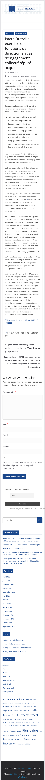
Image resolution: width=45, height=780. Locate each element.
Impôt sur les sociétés (21, 722)
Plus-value (30, 730)
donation (6, 715)
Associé (15, 706)
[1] (27, 199)
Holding (30, 719)
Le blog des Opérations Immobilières (17, 648)
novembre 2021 (9, 619)
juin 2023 (6, 581)
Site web (6, 446)
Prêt (4, 735)
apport (32, 703)
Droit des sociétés (9, 680)
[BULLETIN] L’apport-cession (13, 548)
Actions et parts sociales (13, 703)
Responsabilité (35, 735)
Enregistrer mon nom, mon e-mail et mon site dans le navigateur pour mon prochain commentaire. (22, 465)
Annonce (6, 665)
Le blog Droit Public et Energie (14, 651)
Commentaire (9, 392)
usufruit (28, 744)
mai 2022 (6, 596)
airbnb (27, 703)
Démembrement (28, 715)
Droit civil (6, 676)
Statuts (34, 739)
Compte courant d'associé (10, 710)
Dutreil (15, 715)
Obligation (6, 731)
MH (24, 725)
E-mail (6, 435)
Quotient (24, 735)
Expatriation (16, 719)
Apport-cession (7, 706)
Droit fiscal (9, 33)
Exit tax (9, 719)
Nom (5, 424)
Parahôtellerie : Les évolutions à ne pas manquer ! (22, 545)
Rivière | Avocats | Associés (13, 640)
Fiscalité (23, 719)
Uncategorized (8, 688)
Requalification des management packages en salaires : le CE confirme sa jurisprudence (22, 348)
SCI (22, 739)
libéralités (6, 725)
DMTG (5, 673)
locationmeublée (16, 726)
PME (40, 731)
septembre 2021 (9, 626)
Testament (21, 744)
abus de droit (30, 699)
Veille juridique (21, 33)
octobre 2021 (8, 623)
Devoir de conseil (24, 710)
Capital (29, 706)
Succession (10, 743)
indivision (33, 722)
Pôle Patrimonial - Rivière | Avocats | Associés (21, 76)
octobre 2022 (8, 588)
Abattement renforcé (13, 699)
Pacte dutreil (15, 731)
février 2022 (7, 607)
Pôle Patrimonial (12, 735)
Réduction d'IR (15, 739)
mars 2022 (7, 603)
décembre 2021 (9, 615)
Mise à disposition (32, 726)
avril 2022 (6, 600)
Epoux (4, 719)
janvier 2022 (7, 611)
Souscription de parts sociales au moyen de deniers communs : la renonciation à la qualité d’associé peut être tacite (21, 561)
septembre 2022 (9, 592)
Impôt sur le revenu (8, 722)
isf (38, 722)
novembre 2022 (9, 584)
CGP (34, 706)
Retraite (6, 739)
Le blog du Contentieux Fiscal (14, 644)
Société (27, 739)
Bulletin (6, 669)
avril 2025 (6, 577)
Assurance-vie (22, 706)
